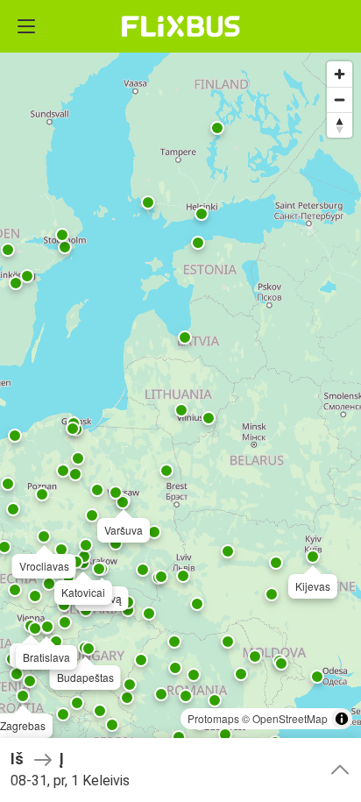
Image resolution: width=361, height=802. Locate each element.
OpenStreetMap (290, 718)
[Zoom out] (339, 99)
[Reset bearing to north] (339, 125)
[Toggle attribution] (341, 718)
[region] (180, 401)
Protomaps (213, 718)
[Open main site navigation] (26, 26)
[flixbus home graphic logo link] (181, 26)
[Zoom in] (339, 74)
